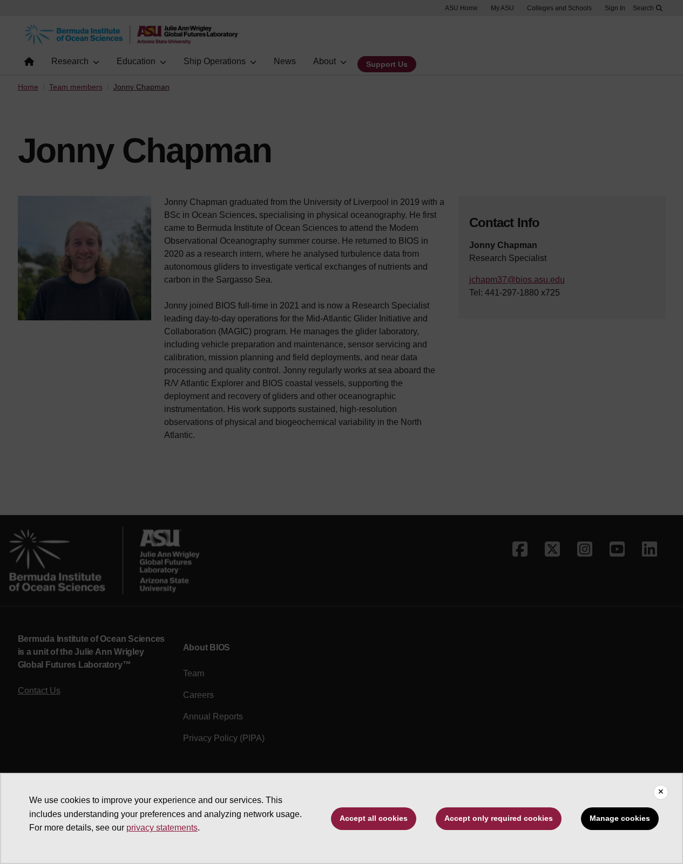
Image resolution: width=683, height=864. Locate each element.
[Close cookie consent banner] (660, 792)
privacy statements (162, 827)
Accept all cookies (374, 818)
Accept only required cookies (498, 818)
